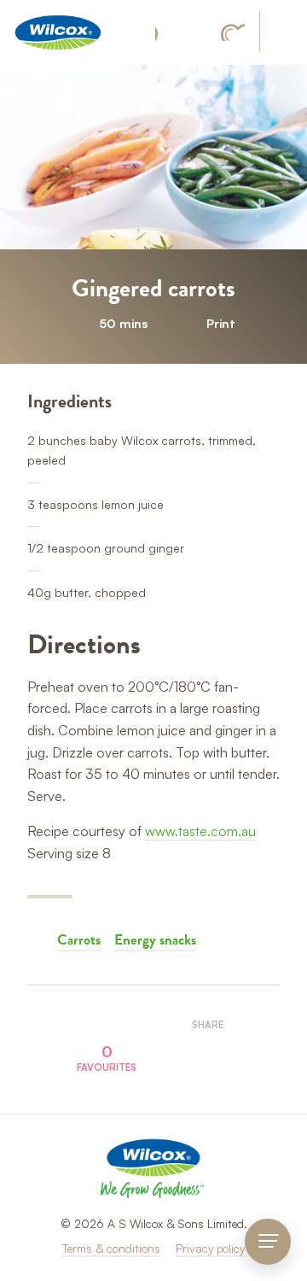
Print (220, 322)
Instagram (197, 32)
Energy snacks (155, 939)
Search (282, 33)
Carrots (79, 939)
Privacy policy (210, 1248)
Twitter (226, 1053)
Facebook (165, 33)
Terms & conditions (111, 1248)
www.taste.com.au (200, 830)
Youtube (233, 32)
